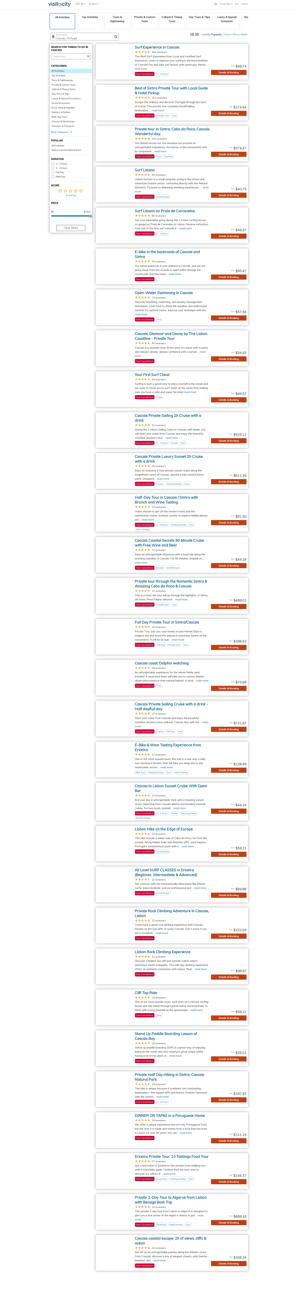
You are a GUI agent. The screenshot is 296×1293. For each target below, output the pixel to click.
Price (236, 34)
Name (244, 34)
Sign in (244, 3)
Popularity (216, 34)
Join (237, 3)
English (93, 3)
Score (227, 34)
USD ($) (79, 3)
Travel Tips (225, 3)
